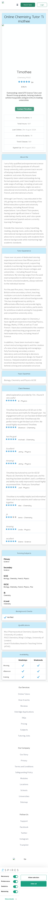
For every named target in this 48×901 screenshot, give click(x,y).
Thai (31, 587)
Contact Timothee (24, 109)
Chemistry (13, 578)
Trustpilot (24, 845)
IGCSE (6, 584)
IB (4, 593)
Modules (24, 778)
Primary (7, 559)
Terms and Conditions (24, 766)
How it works (24, 700)
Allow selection (33, 877)
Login (42, 5)
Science (6, 562)
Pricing (24, 724)
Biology (6, 578)
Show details (9, 899)
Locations (24, 784)
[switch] (15, 881)
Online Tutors (24, 694)
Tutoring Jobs (24, 735)
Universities (24, 796)
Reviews (24, 706)
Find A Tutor (28, 5)
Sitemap (24, 802)
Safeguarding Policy (24, 772)
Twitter (24, 833)
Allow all (34, 884)
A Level (6, 601)
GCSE (6, 576)
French (20, 578)
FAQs (24, 718)
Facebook (24, 827)
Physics (26, 578)
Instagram (24, 839)
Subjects (24, 729)
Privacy (24, 760)
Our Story (24, 754)
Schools (24, 790)
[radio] (19, 81)
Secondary (8, 567)
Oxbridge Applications (24, 712)
